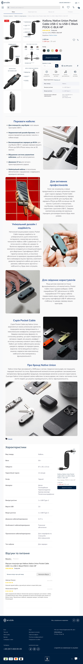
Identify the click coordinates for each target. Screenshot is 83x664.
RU (78, 3)
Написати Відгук (43, 574)
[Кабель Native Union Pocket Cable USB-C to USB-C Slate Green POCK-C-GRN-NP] (48, 50)
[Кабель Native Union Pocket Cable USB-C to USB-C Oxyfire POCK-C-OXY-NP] (56, 50)
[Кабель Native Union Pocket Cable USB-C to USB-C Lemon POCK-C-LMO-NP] (52, 50)
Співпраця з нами (8, 639)
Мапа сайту (7, 634)
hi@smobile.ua (58, 632)
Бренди (6, 637)
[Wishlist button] (74, 40)
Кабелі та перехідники (20, 16)
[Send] (56, 65)
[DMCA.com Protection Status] (47, 658)
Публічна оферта (33, 634)
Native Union (53, 35)
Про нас (6, 632)
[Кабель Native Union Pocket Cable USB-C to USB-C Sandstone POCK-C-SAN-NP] (60, 50)
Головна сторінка (8, 16)
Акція (10, 439)
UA (76, 3)
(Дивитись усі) (57, 79)
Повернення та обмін (34, 639)
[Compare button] (77, 40)
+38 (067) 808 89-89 (13, 649)
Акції (30, 629)
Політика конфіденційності (36, 637)
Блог (5, 629)
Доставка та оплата (34, 632)
